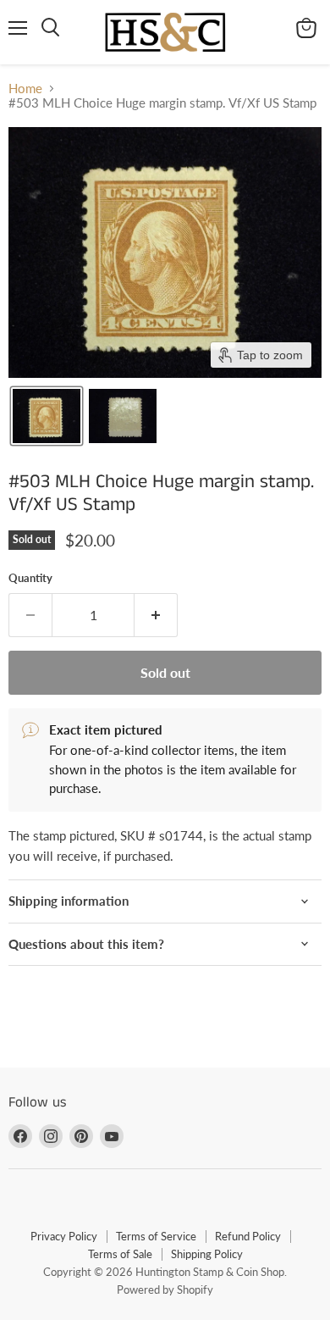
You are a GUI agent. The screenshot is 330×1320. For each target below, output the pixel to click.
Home (25, 88)
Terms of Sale (120, 1254)
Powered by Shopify (165, 1289)
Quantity (30, 578)
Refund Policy (248, 1236)
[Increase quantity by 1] (156, 615)
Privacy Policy (63, 1236)
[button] (46, 416)
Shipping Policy (207, 1254)
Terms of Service (156, 1236)
